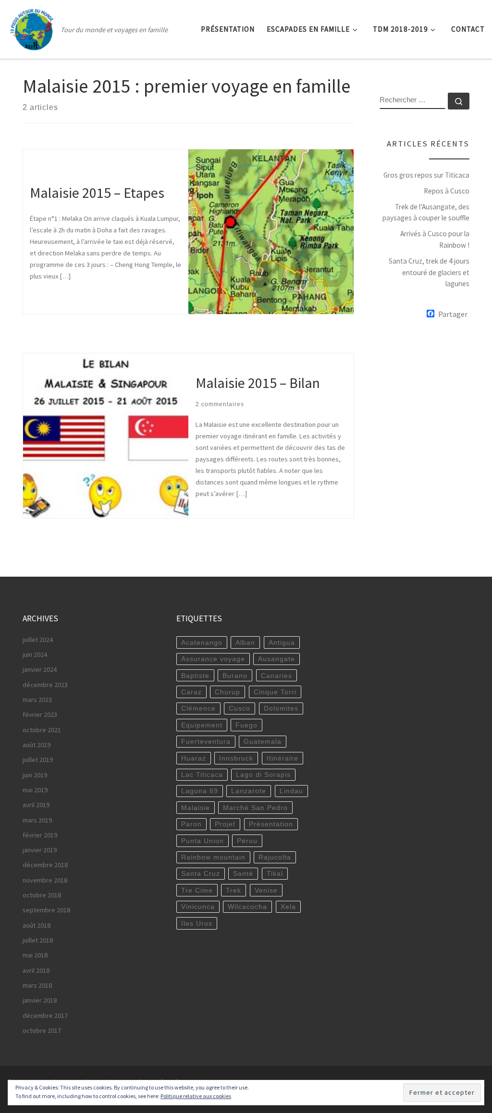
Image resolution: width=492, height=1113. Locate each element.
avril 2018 (36, 970)
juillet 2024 (38, 639)
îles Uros (196, 923)
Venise (266, 890)
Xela (288, 906)
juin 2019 (35, 775)
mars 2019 (37, 820)
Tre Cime (197, 890)
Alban (245, 642)
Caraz (191, 692)
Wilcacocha (247, 906)
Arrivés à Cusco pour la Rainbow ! (434, 239)
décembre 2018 (45, 864)
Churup (227, 692)
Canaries (276, 675)
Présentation (271, 824)
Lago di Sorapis (263, 774)
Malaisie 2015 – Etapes (97, 193)
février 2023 (40, 714)
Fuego (246, 725)
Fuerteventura (206, 741)
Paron (191, 824)
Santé (243, 873)
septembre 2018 (46, 910)
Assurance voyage (213, 659)
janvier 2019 (40, 850)
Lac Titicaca (202, 774)
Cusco (239, 708)
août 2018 (36, 925)
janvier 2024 (40, 669)
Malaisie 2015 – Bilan (258, 383)
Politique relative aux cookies (195, 1096)
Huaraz (193, 758)
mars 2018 (37, 985)
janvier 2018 (40, 1000)
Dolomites (281, 708)
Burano (234, 675)
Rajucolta (274, 857)
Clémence (198, 708)
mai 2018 (35, 955)
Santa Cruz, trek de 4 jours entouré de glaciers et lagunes (429, 272)
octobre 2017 (42, 1030)
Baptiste (195, 675)
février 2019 (40, 835)
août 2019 (36, 744)
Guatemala (263, 741)
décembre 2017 (45, 1015)
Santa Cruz (200, 873)
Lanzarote (248, 791)
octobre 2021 (42, 730)
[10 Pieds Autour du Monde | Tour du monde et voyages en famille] (32, 26)
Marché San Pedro (255, 807)
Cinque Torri (275, 692)
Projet (225, 824)
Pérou (247, 841)
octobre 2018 (42, 895)
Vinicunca (198, 906)
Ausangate (276, 659)
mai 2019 (35, 790)
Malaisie (195, 807)
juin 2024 (35, 654)
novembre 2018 (45, 880)
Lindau (291, 791)
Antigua (282, 642)
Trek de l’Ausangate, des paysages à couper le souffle (425, 212)
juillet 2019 (38, 759)
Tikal (275, 873)
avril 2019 (36, 804)
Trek (233, 890)
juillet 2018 (38, 940)
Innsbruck (236, 758)
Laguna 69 (199, 791)
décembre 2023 (45, 684)
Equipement (201, 725)
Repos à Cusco (446, 190)
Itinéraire (282, 758)
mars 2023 (37, 699)
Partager (452, 314)
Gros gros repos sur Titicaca (426, 175)
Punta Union (202, 841)
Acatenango (201, 642)
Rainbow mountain (213, 857)
